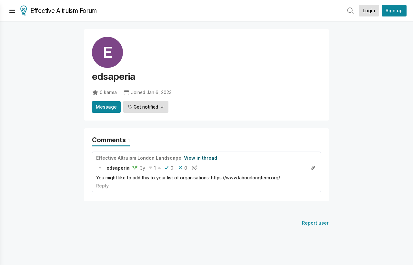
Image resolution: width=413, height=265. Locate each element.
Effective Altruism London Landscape (138, 158)
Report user (315, 223)
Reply (102, 185)
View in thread (200, 158)
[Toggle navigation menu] (12, 10)
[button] (100, 168)
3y (142, 168)
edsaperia (118, 168)
